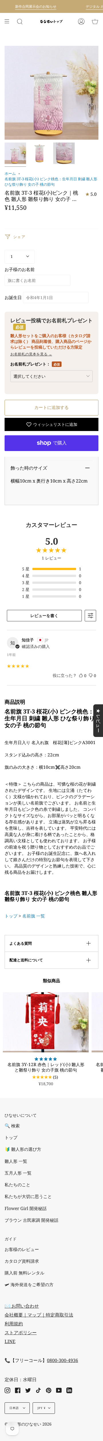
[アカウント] (81, 21)
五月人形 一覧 (18, 1173)
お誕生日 (13, 297)
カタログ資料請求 (22, 1261)
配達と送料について (26, 959)
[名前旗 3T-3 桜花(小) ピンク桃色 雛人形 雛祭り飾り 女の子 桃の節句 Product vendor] (15, 153)
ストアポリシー (21, 1332)
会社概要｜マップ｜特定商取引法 (39, 1315)
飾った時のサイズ (29, 468)
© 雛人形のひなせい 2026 (28, 1424)
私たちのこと (17, 1185)
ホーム (10, 173)
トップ (11, 916)
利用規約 (14, 1324)
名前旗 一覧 (33, 916)
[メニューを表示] (9, 21)
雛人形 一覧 (16, 1161)
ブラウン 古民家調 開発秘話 (31, 1220)
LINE (10, 1341)
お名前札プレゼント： (35, 364)
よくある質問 (20, 943)
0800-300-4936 (62, 1360)
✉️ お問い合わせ (22, 1306)
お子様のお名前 (20, 269)
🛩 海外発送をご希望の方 (29, 1285)
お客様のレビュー (22, 1249)
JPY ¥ (41, 1408)
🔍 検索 (12, 1126)
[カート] (95, 21)
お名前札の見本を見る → (31, 354)
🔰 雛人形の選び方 (23, 1149)
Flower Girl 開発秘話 (26, 1208)
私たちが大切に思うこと (28, 1196)
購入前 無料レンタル (24, 1273)
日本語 (14, 1408)
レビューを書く (44, 615)
